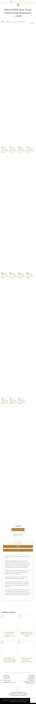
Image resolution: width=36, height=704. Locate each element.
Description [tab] (18, 542)
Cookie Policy (31, 676)
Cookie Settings (31, 678)
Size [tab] (18, 550)
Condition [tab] (18, 546)
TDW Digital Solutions (21, 701)
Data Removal (31, 679)
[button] (32, 23)
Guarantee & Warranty (29, 681)
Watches (20, 535)
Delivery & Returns (30, 683)
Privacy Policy (31, 675)
